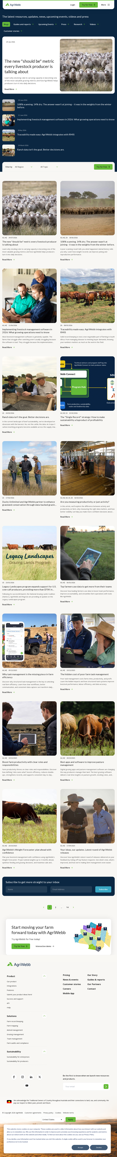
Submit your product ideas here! (19, 994)
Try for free (87, 5)
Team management (14, 1039)
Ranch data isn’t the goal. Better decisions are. (40, 149)
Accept (80, 1147)
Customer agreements (33, 1113)
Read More (9, 89)
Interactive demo (43, 946)
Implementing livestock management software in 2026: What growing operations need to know (65, 119)
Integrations (12, 986)
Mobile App (68, 993)
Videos (93, 24)
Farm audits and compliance (18, 1043)
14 (67, 907)
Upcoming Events (46, 24)
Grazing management (15, 1034)
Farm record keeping (15, 1021)
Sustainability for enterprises (18, 1057)
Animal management (15, 1030)
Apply (70, 1119)
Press (63, 24)
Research (78, 24)
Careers (67, 988)
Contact (91, 988)
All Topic (44, 167)
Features (10, 990)
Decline (99, 1147)
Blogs (6, 24)
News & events (70, 979)
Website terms (68, 1113)
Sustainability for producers (17, 1061)
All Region (19, 167)
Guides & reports (96, 979)
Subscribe (103, 889)
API (8, 1003)
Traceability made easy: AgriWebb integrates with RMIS (45, 134)
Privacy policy (48, 1113)
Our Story (92, 975)
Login (72, 5)
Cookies (58, 1113)
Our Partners (94, 984)
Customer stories (11, 31)
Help (9, 1007)
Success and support (15, 999)
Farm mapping (12, 1026)
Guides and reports (22, 24)
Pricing (66, 975)
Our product (11, 981)
